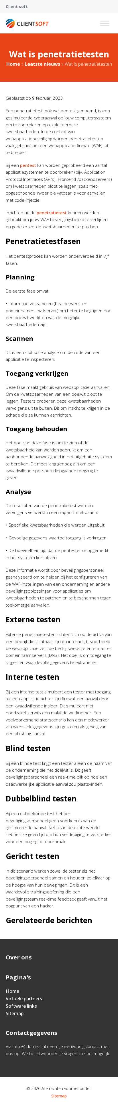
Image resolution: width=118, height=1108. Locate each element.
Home (13, 64)
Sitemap (14, 1013)
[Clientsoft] (27, 23)
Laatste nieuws (42, 64)
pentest (28, 165)
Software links (21, 1006)
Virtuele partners (24, 998)
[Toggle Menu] (104, 23)
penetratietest (52, 212)
